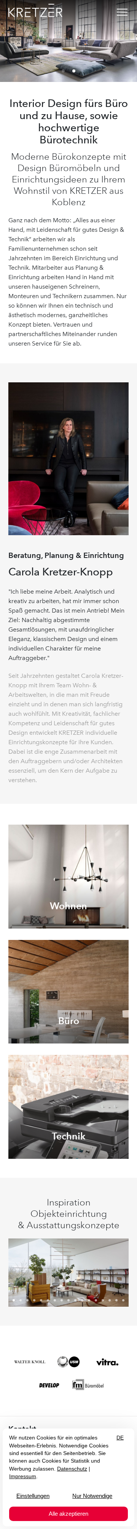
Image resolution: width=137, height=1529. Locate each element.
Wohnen (68, 905)
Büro (68, 1020)
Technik (69, 1136)
